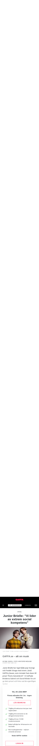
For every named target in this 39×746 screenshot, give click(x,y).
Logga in (28, 605)
